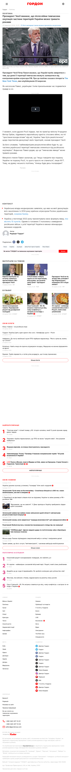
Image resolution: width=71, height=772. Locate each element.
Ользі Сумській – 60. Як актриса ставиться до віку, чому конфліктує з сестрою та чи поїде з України (37, 310)
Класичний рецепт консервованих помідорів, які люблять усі (29, 558)
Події (37, 286)
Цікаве (4, 633)
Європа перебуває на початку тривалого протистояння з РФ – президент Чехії (10, 279)
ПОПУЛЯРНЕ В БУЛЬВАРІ (13, 553)
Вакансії (5, 698)
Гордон (4, 9)
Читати (63, 251)
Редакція (5, 701)
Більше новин (35, 548)
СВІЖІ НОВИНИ (9, 480)
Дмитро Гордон (44, 646)
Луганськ (5, 668)
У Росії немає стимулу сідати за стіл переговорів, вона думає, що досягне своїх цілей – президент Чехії (37, 280)
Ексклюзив (39, 620)
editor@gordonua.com (13, 727)
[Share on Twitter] (18, 242)
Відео (37, 627)
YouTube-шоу (40, 633)
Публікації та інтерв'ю (43, 604)
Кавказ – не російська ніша (15, 327)
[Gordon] (35, 4)
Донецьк (5, 655)
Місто (4, 642)
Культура (5, 617)
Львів (4, 649)
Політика (12, 9)
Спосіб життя (6, 624)
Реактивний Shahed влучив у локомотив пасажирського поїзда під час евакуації (33, 525)
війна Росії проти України (32, 246)
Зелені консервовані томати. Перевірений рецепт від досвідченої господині (11, 309)
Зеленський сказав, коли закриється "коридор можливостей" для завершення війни (34, 520)
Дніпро (4, 662)
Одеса (4, 652)
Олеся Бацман (43, 670)
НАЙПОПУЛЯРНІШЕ (10, 425)
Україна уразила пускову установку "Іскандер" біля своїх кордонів (27, 485)
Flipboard (42, 677)
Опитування (39, 630)
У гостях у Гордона (42, 607)
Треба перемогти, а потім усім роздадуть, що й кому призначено (29, 354)
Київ (3, 646)
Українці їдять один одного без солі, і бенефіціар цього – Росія (28, 333)
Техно (4, 620)
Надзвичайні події (8, 627)
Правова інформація (9, 708)
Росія (5, 246)
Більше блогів (35, 360)
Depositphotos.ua (28, 746)
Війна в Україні (7, 601)
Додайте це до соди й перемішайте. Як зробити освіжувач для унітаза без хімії (36, 571)
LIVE (37, 617)
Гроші (4, 607)
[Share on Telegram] (22, 242)
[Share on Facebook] (14, 242)
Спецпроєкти (40, 637)
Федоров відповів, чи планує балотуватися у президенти (28, 447)
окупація (19, 246)
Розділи (38, 597)
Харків (4, 659)
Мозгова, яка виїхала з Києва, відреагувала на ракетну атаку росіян (32, 578)
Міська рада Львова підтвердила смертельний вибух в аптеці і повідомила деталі (32, 538)
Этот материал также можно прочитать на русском (42, 25)
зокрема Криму (21, 214)
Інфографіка (6, 630)
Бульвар (6, 290)
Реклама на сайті (8, 704)
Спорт (4, 614)
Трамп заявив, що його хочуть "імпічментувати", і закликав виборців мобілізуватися (33, 543)
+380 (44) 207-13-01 (13, 721)
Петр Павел (46, 246)
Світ (13, 284)
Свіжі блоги (8, 323)
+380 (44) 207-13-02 (13, 724)
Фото (37, 624)
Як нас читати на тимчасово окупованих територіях (10, 713)
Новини (4, 597)
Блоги (37, 611)
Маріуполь (5, 665)
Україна (12, 246)
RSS (40, 680)
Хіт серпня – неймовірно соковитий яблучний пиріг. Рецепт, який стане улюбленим (37, 564)
